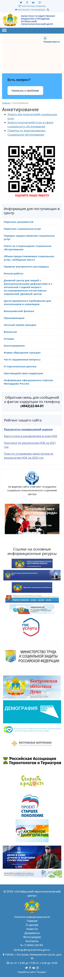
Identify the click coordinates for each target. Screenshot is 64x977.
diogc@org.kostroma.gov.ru (33, 949)
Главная (6, 103)
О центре (32, 925)
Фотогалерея (32, 937)
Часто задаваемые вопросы (22, 359)
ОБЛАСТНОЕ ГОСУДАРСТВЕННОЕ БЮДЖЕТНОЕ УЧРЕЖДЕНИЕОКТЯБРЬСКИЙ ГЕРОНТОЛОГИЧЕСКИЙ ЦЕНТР (38, 20)
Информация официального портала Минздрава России (28, 381)
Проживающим (14, 318)
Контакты (32, 941)
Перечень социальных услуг (22, 228)
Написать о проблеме (25, 90)
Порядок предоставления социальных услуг (29, 237)
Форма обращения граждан (22, 352)
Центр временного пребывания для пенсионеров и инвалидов (27, 302)
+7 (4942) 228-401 (33, 945)
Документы (32, 933)
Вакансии (10, 331)
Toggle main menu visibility (4, 30)
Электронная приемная (33, 6)
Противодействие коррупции (23, 373)
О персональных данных (20, 366)
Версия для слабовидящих (31, 10)
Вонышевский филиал (19, 311)
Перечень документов (18, 221)
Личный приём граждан (20, 325)
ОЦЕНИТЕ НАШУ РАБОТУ (32, 195)
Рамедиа (41, 972)
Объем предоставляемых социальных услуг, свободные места (29, 257)
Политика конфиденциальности (32, 916)
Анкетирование (14, 345)
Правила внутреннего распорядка (26, 266)
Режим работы (13, 273)
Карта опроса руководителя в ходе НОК (30, 436)
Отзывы (9, 338)
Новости (32, 929)
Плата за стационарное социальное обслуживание (27, 247)
